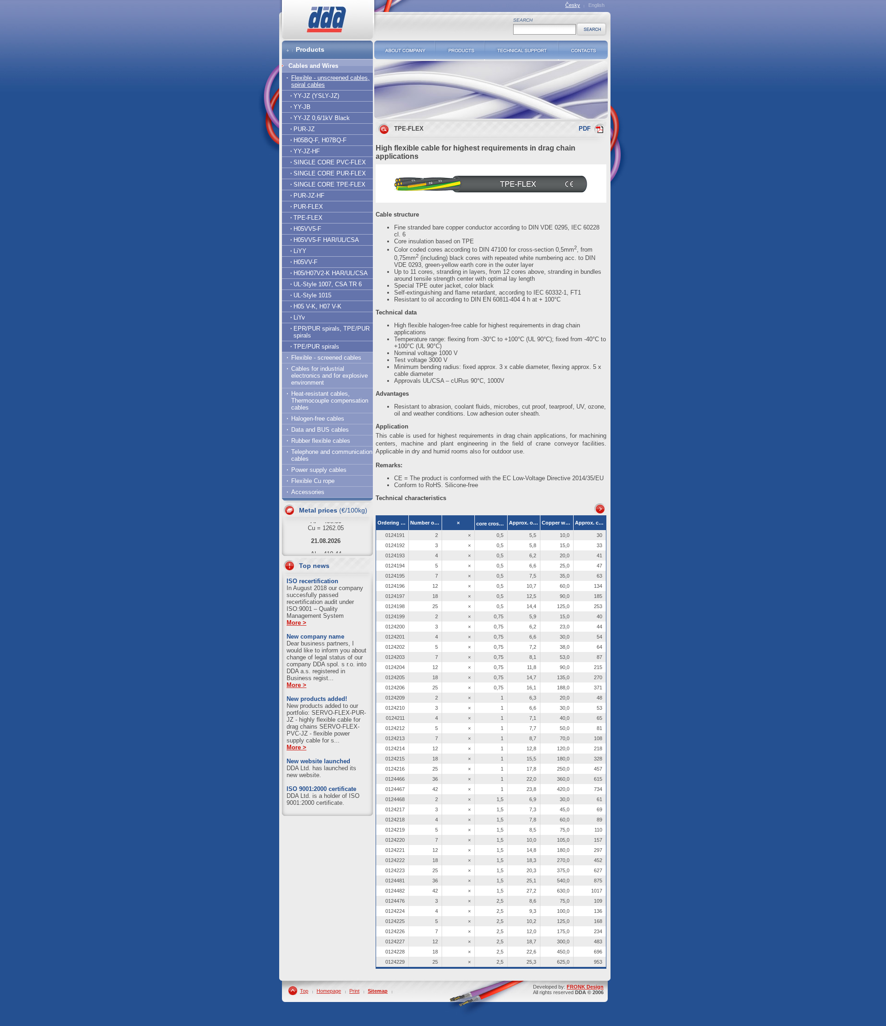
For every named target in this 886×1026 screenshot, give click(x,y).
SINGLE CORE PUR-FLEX (329, 173)
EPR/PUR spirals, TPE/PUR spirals (331, 332)
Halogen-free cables (317, 418)
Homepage (329, 991)
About (404, 50)
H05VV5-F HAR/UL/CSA (326, 239)
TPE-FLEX (308, 217)
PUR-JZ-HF (308, 195)
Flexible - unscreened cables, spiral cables (330, 81)
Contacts (583, 50)
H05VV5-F (307, 228)
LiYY (299, 250)
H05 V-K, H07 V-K (317, 306)
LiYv (299, 317)
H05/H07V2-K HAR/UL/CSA (330, 273)
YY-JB (302, 106)
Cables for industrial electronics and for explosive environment (329, 375)
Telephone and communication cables (331, 455)
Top (304, 991)
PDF (585, 128)
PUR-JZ (304, 129)
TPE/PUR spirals (316, 346)
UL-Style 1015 (312, 295)
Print (354, 991)
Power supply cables (319, 469)
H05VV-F (305, 262)
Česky (572, 5)
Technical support (521, 50)
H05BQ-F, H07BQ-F (320, 140)
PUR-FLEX (308, 206)
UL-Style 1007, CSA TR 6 (327, 284)
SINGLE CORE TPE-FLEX (329, 184)
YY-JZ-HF (306, 151)
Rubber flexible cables (320, 440)
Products (460, 50)
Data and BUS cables (320, 429)
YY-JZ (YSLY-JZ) (316, 95)
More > (296, 622)
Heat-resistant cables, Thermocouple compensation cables (329, 400)
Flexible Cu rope (313, 480)
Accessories (307, 492)
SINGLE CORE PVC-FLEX (329, 162)
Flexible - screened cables (326, 357)
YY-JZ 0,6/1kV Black (321, 118)
